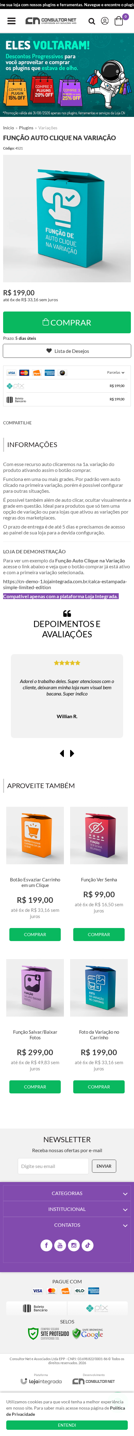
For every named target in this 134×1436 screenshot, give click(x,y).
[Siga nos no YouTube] (60, 1245)
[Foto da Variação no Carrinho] (99, 1029)
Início (8, 127)
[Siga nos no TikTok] (87, 1245)
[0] (119, 20)
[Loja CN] (51, 21)
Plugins (26, 127)
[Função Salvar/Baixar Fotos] (35, 1029)
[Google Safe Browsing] (87, 1333)
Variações (47, 127)
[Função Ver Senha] (99, 877)
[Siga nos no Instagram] (74, 1245)
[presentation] (62, 753)
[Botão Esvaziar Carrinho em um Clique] (35, 877)
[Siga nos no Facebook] (46, 1245)
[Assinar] (104, 1166)
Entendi (67, 1425)
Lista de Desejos (72, 351)
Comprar (70, 322)
